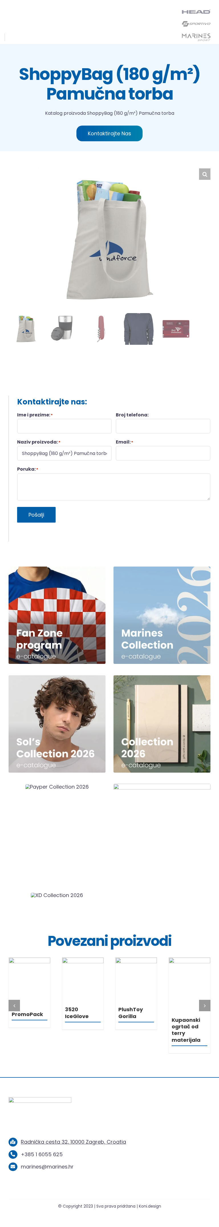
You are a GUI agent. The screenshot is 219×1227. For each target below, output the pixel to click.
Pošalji (36, 514)
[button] (204, 174)
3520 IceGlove (130, 1013)
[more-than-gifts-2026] (161, 786)
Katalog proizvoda (65, 113)
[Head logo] (196, 11)
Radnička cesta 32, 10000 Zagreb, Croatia (73, 1124)
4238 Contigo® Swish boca (27, 1016)
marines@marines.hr (47, 1149)
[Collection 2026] (161, 677)
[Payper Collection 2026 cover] (57, 786)
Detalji (29, 979)
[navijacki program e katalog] (57, 569)
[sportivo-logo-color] (196, 22)
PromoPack (80, 1014)
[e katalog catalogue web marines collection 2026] (161, 569)
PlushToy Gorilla (184, 1013)
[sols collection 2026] (57, 677)
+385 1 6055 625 (42, 1137)
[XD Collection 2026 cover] (57, 895)
